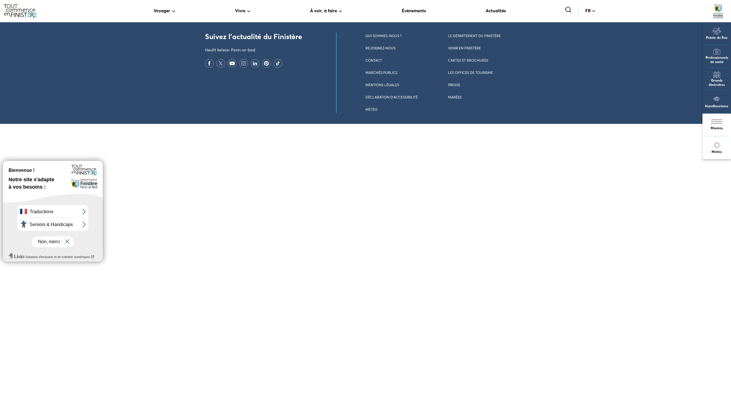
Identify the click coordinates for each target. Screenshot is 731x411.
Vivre (240, 11)
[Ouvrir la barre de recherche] (569, 10)
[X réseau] (220, 63)
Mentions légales (382, 85)
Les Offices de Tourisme (470, 73)
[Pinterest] (266, 63)
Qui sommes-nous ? (383, 36)
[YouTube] (232, 63)
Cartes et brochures (468, 61)
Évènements (414, 11)
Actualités (496, 11)
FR (588, 11)
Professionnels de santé (717, 60)
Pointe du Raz (717, 38)
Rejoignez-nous (380, 48)
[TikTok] (278, 63)
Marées (717, 128)
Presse (454, 85)
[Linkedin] (255, 63)
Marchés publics (381, 73)
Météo (717, 152)
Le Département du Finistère (474, 36)
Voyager (162, 11)
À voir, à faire (323, 11)
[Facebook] (209, 63)
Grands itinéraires (717, 83)
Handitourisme (716, 106)
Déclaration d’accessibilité (392, 97)
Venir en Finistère (464, 48)
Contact (374, 61)
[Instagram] (243, 63)
